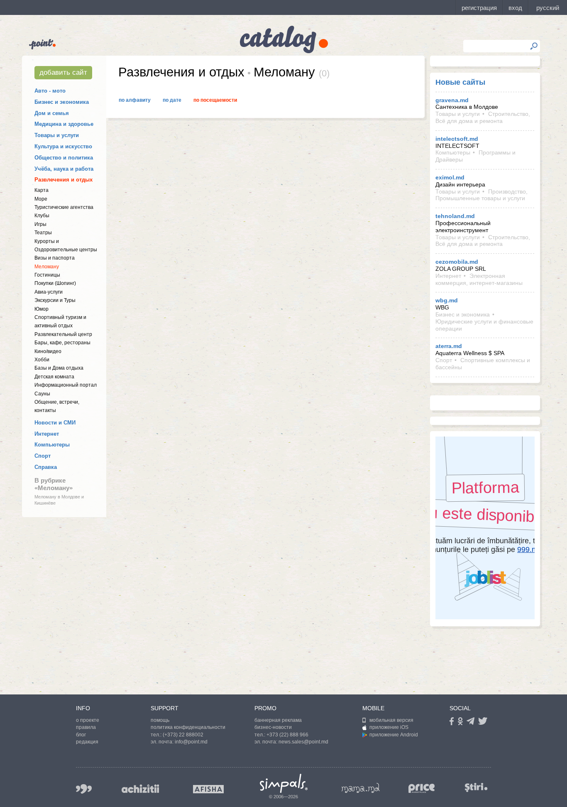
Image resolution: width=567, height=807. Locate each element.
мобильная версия (391, 720)
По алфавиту (135, 100)
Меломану (46, 267)
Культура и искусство (63, 146)
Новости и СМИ (55, 422)
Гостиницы (47, 275)
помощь (160, 720)
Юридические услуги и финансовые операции (484, 325)
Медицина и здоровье (63, 124)
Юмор (41, 309)
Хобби (41, 360)
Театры (43, 232)
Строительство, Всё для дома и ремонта (482, 117)
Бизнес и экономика (61, 102)
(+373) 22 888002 (183, 735)
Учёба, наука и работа (63, 169)
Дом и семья (51, 113)
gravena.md (452, 100)
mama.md (361, 788)
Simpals (284, 783)
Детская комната (54, 377)
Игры (40, 224)
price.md (421, 788)
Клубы (41, 215)
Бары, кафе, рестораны (62, 343)
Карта (41, 190)
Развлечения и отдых (63, 180)
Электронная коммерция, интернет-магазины (479, 279)
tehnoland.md (455, 216)
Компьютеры (52, 445)
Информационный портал (65, 385)
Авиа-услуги (48, 292)
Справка (45, 467)
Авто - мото (50, 91)
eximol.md (449, 177)
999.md (84, 789)
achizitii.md (140, 788)
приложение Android (393, 735)
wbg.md (446, 300)
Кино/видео (47, 351)
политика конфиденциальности (188, 727)
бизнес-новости (273, 727)
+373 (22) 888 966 (287, 735)
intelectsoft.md (456, 138)
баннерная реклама (278, 720)
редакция (87, 742)
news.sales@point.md (303, 742)
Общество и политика (63, 158)
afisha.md (208, 789)
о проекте (87, 720)
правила (86, 727)
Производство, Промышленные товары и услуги (481, 195)
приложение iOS (388, 727)
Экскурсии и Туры (55, 300)
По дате (172, 100)
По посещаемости (215, 100)
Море (40, 199)
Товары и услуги (56, 135)
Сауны (42, 394)
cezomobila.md (456, 261)
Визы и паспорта (54, 258)
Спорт (42, 456)
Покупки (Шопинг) (55, 283)
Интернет (46, 434)
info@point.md (191, 742)
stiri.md (476, 787)
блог (81, 735)
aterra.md (448, 346)
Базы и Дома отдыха (58, 368)
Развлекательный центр (63, 334)
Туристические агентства (63, 207)
